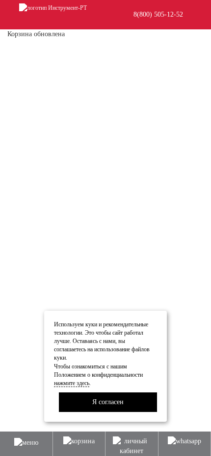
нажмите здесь (71, 383)
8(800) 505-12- (158, 14)
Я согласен (108, 402)
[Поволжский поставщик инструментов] (53, 7)
